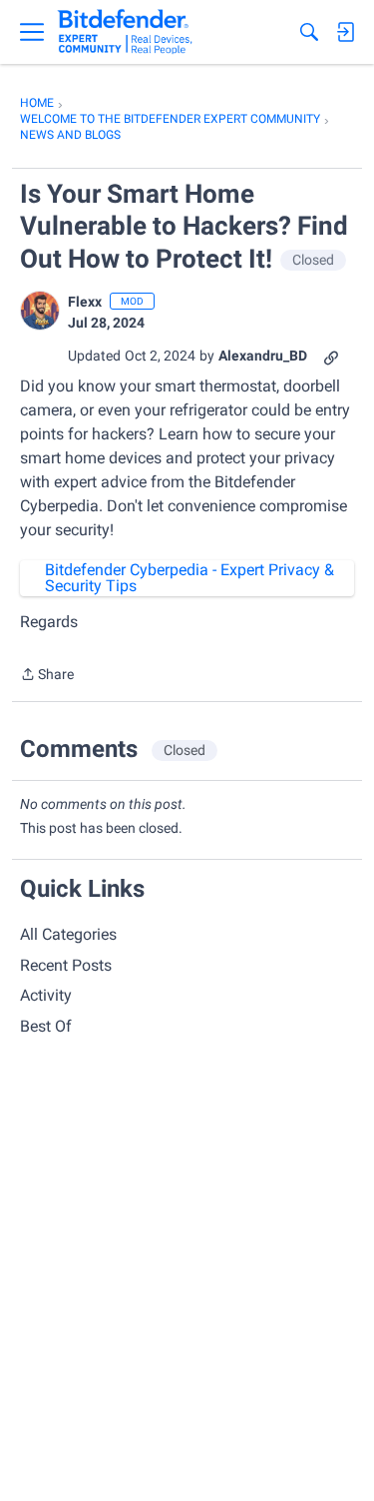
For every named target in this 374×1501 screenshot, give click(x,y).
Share (47, 676)
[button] (40, 311)
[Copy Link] (331, 356)
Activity (46, 995)
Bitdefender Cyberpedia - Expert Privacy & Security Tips (189, 577)
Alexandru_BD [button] (262, 356)
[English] (125, 32)
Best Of (46, 1026)
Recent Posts (66, 965)
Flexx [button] (85, 302)
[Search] (309, 32)
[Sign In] (345, 32)
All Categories (68, 934)
